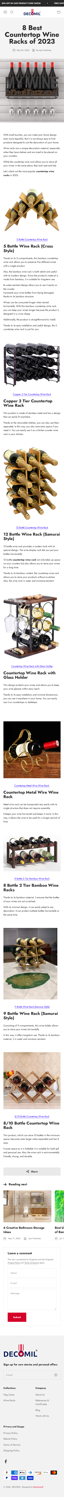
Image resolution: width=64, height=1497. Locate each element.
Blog (37, 1410)
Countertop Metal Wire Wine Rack (32, 785)
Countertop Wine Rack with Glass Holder (32, 666)
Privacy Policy (14, 1262)
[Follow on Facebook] (5, 1461)
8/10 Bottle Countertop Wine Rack (32, 1116)
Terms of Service (31, 1262)
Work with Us (42, 1416)
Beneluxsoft (38, 1487)
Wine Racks (9, 1400)
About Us (40, 1394)
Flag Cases (9, 1394)
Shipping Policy (11, 1450)
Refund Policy (10, 1438)
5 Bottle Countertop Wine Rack (32, 239)
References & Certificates (42, 1402)
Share (34, 1171)
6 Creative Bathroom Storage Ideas (23, 1230)
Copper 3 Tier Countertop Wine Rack (32, 394)
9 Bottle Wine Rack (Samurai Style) (32, 1006)
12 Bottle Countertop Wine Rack (32, 527)
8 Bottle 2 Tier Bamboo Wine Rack (32, 878)
